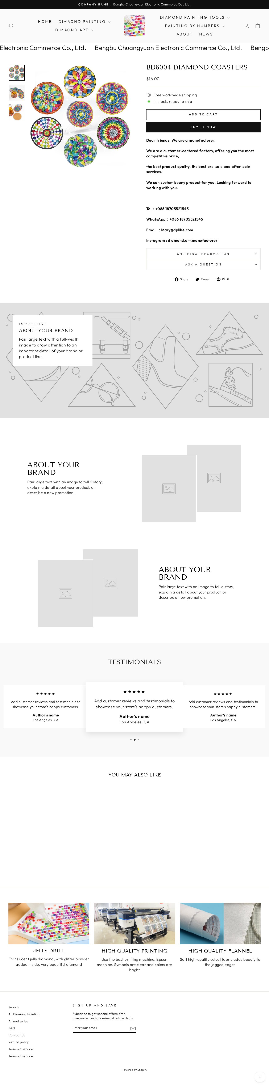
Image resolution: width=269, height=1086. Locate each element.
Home (45, 21)
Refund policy (18, 1042)
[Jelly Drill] (48, 923)
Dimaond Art (72, 29)
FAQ (11, 1028)
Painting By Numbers (193, 25)
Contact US (16, 1035)
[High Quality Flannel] (220, 924)
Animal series (18, 1021)
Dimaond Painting (82, 21)
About (185, 34)
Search (13, 1007)
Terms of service (20, 1049)
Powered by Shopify (134, 1069)
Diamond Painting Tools (193, 17)
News (206, 34)
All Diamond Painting (24, 1014)
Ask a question (203, 264)
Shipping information (203, 254)
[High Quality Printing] (134, 924)
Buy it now (203, 127)
